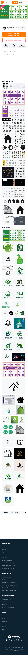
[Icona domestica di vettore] (8, 271)
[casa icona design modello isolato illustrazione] (13, 542)
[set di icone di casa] (8, 210)
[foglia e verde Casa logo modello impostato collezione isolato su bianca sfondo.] (16, 587)
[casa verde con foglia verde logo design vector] (9, 597)
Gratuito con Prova (14, 34)
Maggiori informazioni (9, 54)
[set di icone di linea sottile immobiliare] (13, 282)
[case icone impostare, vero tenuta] (8, 242)
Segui (23, 28)
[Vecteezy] (2, 2)
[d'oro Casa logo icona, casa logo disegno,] (8, 199)
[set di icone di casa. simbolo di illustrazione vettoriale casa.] (13, 251)
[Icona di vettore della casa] (8, 144)
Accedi (20, 2)
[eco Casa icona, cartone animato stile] (8, 344)
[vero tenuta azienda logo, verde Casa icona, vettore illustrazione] (8, 467)
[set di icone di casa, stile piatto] (9, 181)
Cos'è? (15, 51)
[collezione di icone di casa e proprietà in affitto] (8, 231)
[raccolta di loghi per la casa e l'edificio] (6, 172)
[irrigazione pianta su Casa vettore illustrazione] (8, 456)
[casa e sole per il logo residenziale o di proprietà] (8, 444)
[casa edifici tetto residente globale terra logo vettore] (8, 332)
